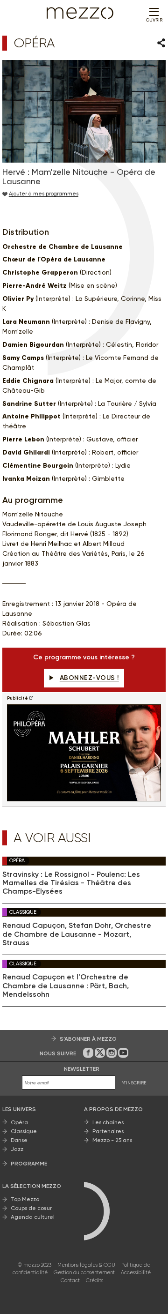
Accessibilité (136, 1272)
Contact (70, 1280)
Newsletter (81, 1069)
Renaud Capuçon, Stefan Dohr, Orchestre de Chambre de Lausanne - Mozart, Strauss (76, 934)
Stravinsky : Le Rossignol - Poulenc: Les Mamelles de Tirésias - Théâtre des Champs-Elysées (71, 883)
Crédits (94, 1280)
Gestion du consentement (84, 1272)
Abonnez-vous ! (89, 678)
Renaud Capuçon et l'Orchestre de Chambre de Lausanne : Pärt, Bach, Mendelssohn (65, 986)
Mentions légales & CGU (86, 1265)
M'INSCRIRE (134, 1082)
